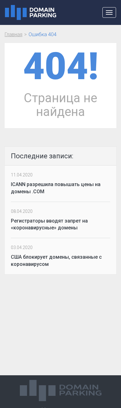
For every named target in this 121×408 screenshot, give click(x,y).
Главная (13, 34)
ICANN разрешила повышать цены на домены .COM (56, 187)
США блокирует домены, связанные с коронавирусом (56, 260)
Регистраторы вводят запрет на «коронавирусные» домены (49, 224)
